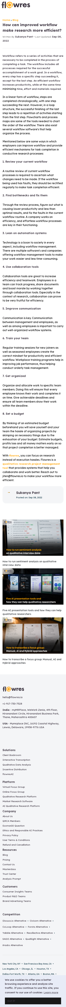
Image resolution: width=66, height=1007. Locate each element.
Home (6, 20)
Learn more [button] (51, 992)
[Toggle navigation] (61, 5)
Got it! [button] (11, 1000)
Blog (15, 20)
